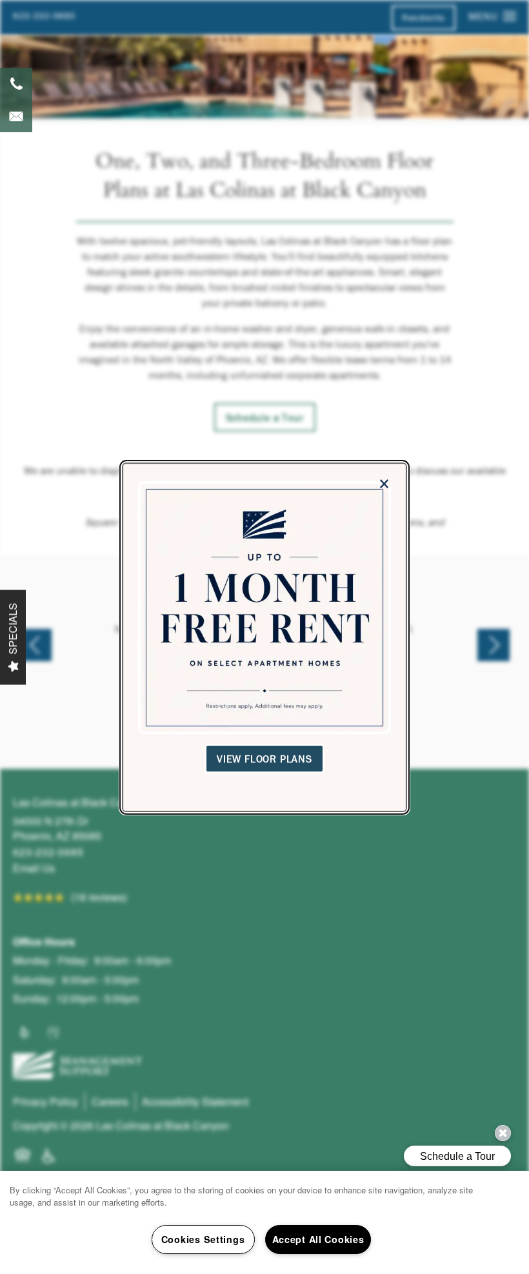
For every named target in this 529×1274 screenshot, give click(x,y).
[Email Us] (16, 116)
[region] (264, 1222)
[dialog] (264, 637)
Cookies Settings (203, 1239)
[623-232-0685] (16, 84)
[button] (264, 758)
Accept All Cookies (318, 1239)
